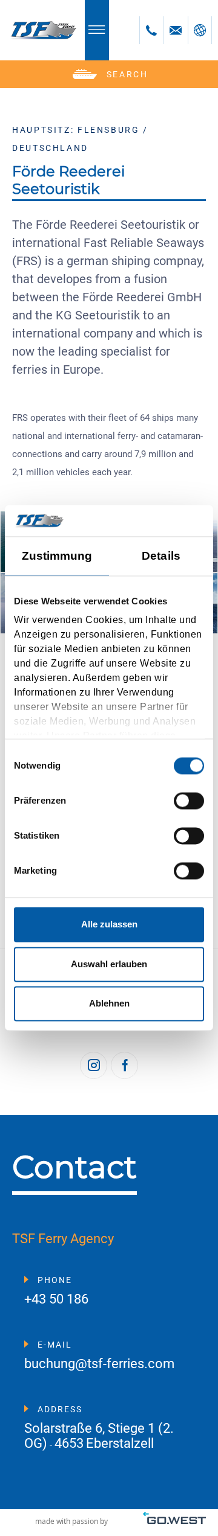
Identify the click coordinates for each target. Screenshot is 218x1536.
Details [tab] (161, 555)
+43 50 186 (56, 1300)
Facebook (124, 1065)
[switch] (189, 800)
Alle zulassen (109, 925)
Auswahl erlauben (109, 964)
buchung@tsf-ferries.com (99, 1364)
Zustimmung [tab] (57, 555)
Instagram (93, 1065)
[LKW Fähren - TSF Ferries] (42, 30)
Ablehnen (109, 1004)
